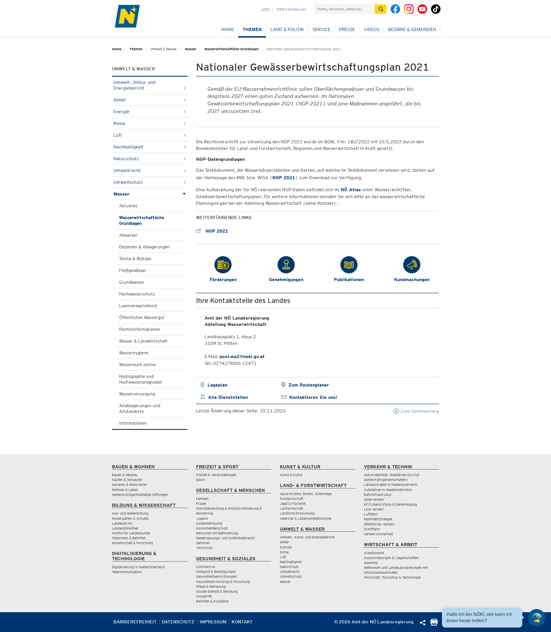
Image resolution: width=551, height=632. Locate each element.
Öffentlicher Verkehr (379, 524)
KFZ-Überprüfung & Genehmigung (390, 504)
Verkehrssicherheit (378, 534)
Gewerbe (370, 563)
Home (227, 29)
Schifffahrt (372, 529)
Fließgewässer (132, 270)
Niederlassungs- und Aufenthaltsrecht (225, 538)
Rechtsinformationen (139, 329)
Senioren (203, 543)
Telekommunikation (127, 572)
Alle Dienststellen (228, 397)
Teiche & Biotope (135, 258)
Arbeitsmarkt (374, 553)
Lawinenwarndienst (138, 305)
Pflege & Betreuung (211, 586)
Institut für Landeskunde (131, 533)
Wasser (190, 49)
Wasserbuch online (137, 364)
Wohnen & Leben (125, 490)
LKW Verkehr (374, 509)
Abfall (119, 100)
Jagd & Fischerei (293, 503)
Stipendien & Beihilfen (129, 538)
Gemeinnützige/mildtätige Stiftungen (140, 494)
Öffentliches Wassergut (141, 317)
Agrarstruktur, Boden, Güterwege (306, 494)
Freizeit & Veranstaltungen (216, 475)
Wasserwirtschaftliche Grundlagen (231, 49)
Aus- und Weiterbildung (130, 513)
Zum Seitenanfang (419, 411)
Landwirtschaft (291, 508)
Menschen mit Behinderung (217, 533)
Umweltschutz (128, 182)
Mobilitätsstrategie (378, 519)
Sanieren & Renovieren (129, 484)
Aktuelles (128, 205)
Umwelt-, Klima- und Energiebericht (134, 85)
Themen (252, 29)
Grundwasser (131, 282)
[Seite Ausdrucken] (434, 624)
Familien (202, 498)
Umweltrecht (127, 170)
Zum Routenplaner (308, 385)
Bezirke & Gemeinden (412, 29)
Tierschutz (204, 548)
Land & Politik (287, 29)
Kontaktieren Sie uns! (313, 397)
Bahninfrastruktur (378, 494)
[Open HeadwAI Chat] (536, 617)
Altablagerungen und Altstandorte (139, 408)
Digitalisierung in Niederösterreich (138, 567)
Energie (121, 111)
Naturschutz (126, 158)
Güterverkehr (374, 499)
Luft (117, 135)
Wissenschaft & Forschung (132, 543)
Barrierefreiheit (135, 622)
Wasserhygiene (133, 352)
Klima (119, 123)
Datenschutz (178, 622)
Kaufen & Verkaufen (127, 480)
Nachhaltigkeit (128, 147)
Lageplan (217, 385)
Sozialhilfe (204, 596)
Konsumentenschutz (212, 528)
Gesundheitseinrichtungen (216, 576)
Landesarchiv (122, 523)
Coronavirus (205, 567)
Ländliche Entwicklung (297, 513)
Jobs (265, 9)
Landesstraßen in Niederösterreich (390, 484)
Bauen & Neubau (124, 475)
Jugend (202, 518)
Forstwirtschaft (291, 498)
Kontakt (242, 622)
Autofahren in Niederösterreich (388, 490)
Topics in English (291, 9)
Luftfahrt (371, 514)
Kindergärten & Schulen (130, 518)
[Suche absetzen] (380, 9)
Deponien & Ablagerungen (144, 247)
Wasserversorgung (137, 394)
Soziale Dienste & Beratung (217, 591)
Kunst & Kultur (291, 475)
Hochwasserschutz (137, 294)
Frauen (201, 503)
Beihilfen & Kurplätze (212, 601)
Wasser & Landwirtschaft (143, 341)
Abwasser (128, 235)
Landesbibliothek (125, 528)
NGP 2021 (216, 231)
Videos (371, 29)
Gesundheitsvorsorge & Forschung (223, 581)
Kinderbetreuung (209, 523)
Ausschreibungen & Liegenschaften (391, 558)
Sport (200, 480)
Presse (347, 29)
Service (321, 29)
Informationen (133, 423)
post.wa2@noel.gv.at (242, 356)
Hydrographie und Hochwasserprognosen (140, 379)
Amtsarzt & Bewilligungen (216, 571)
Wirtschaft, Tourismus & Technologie (392, 577)
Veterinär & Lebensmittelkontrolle (305, 518)
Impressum (213, 622)
